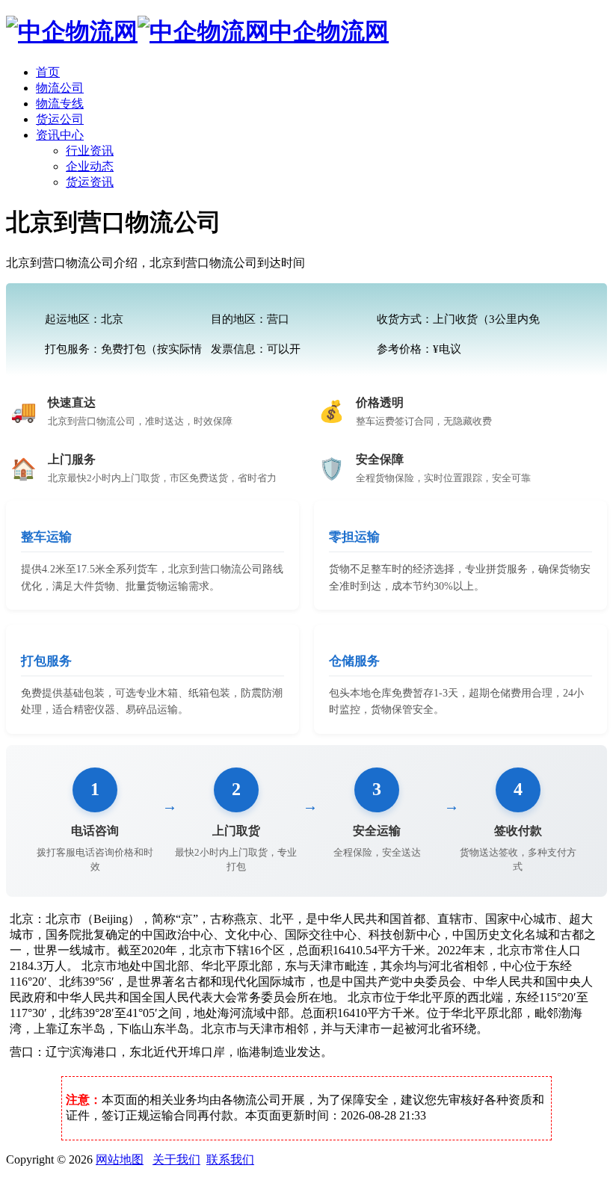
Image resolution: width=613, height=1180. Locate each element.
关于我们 (176, 1159)
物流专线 (60, 103)
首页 (48, 72)
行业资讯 (90, 150)
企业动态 (90, 166)
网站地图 (120, 1159)
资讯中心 (60, 135)
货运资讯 (90, 182)
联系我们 (230, 1159)
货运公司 (60, 119)
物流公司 (60, 87)
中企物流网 (329, 31)
